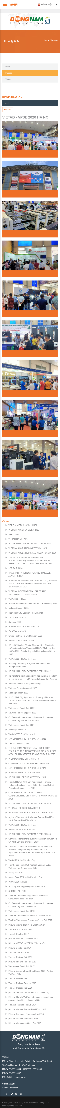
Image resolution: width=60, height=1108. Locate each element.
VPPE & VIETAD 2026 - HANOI (22, 525)
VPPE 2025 (13, 534)
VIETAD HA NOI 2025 (18, 539)
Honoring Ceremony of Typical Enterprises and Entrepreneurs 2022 (29, 665)
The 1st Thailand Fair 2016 (20, 988)
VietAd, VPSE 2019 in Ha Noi (21, 829)
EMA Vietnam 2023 (17, 631)
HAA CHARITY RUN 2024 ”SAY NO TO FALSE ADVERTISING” (29, 574)
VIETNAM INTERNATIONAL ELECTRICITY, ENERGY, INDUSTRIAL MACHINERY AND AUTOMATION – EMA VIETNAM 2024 (32, 583)
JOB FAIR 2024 (15, 568)
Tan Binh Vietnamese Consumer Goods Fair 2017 (30, 915)
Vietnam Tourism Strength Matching (24, 683)
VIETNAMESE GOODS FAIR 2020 (24, 773)
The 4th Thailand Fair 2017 (20, 979)
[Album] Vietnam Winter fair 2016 (23, 1018)
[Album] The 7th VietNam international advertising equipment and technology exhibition (30, 998)
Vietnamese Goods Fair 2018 (21, 911)
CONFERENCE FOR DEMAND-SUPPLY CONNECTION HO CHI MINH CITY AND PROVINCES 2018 (32, 796)
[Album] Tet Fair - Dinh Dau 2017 (23, 939)
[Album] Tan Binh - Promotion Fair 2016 (26, 1014)
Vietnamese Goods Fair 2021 (21, 725)
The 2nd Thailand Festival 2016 (22, 1005)
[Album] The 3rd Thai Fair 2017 (22, 962)
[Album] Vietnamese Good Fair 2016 (24, 1023)
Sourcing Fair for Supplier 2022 (22, 713)
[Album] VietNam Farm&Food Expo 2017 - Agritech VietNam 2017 (31, 972)
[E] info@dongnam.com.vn (14, 1077)
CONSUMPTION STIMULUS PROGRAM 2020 (29, 763)
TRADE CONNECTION (18, 743)
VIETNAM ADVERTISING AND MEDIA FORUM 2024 (32, 553)
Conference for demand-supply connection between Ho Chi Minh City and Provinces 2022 (32, 719)
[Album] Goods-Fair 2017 (19, 948)
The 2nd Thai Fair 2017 (18, 952)
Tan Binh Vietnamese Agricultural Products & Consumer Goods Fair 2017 (28, 897)
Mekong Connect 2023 (18, 608)
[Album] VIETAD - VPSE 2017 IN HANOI (26, 943)
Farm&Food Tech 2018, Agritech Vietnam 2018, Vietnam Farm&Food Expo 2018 (29, 866)
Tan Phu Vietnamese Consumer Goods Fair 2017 (30, 920)
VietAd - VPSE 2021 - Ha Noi (21, 734)
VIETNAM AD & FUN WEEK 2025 (23, 530)
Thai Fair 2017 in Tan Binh (20, 929)
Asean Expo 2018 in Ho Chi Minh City (25, 877)
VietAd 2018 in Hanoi (17, 882)
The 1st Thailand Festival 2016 (22, 983)
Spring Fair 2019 (15, 872)
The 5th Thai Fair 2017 (18, 934)
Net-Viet (18, 1105)
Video (7, 79)
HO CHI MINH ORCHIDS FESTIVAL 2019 (27, 777)
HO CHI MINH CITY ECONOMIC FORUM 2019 (29, 803)
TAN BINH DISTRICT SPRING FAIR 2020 (27, 768)
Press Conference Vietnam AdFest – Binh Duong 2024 (32, 603)
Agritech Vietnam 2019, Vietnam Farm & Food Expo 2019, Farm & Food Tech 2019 (31, 819)
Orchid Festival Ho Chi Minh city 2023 (25, 636)
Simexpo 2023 (14, 622)
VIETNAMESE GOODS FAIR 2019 (24, 808)
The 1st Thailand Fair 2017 (20, 957)
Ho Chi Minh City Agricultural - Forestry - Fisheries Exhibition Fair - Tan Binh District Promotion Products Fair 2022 (32, 700)
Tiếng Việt (46, 4)
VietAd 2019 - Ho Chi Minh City (22, 825)
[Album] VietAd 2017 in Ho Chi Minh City (26, 925)
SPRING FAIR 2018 (17, 891)
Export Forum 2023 (17, 617)
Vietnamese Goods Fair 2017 (21, 966)
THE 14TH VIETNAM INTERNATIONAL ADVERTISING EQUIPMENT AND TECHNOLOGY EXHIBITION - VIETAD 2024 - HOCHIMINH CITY (31, 560)
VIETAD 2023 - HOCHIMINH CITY (23, 627)
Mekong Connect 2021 (18, 730)
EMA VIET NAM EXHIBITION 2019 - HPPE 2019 (30, 813)
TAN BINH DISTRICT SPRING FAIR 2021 (27, 739)
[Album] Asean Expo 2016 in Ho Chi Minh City (29, 992)
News (7, 66)
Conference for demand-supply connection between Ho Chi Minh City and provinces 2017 (32, 905)
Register (7, 110)
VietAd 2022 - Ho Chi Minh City (22, 659)
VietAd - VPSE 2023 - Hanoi (21, 640)
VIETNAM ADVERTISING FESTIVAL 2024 (27, 548)
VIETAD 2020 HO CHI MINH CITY (23, 759)
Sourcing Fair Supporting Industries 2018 (26, 886)
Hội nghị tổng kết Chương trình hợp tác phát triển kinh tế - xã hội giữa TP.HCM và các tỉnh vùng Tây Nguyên (32, 677)
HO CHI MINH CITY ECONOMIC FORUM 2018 (29, 834)
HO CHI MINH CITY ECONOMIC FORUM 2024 (29, 544)
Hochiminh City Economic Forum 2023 (25, 613)
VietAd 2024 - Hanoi (17, 599)
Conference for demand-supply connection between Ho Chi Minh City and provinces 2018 (32, 840)
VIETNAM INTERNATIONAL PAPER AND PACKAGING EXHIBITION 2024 (27, 593)
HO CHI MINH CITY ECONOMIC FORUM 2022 (29, 671)
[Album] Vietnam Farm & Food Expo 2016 (27, 1009)
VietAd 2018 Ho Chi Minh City (21, 860)
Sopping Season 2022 (18, 693)
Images (8, 73)
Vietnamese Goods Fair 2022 (21, 708)
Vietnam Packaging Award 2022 (22, 688)
